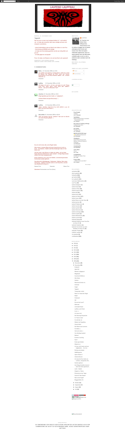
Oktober (77, 382)
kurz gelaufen (75, 179)
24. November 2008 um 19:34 (50, 71)
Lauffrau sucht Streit (80, 309)
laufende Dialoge (76, 219)
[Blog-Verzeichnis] (75, 395)
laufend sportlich (76, 208)
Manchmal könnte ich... (80, 282)
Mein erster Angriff (79, 377)
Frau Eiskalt (77, 112)
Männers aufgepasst (80, 271)
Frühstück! (77, 298)
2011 (75, 254)
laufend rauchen (76, 206)
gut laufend (55, 61)
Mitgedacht (77, 273)
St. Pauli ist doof (79, 317)
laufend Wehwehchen (77, 215)
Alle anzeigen (88, 164)
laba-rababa (42, 114)
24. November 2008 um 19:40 (52, 83)
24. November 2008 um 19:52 (51, 94)
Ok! (75, 300)
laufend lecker (75, 194)
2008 (75, 261)
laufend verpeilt (75, 213)
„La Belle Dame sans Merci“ (80, 160)
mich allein (77, 149)
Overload (77, 284)
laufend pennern (76, 202)
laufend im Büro (76, 188)
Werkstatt (77, 304)
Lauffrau (47, 60)
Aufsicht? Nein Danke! (80, 375)
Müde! (76, 295)
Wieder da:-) (78, 344)
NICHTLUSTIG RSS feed (80, 133)
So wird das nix (78, 320)
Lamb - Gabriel (78, 369)
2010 (75, 256)
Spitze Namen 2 (78, 354)
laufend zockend (76, 217)
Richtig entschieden (79, 350)
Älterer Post (66, 166)
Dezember (77, 263)
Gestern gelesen (79, 363)
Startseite (52, 166)
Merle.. (40, 71)
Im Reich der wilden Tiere (79, 156)
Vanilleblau (77, 117)
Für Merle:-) (77, 328)
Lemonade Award (79, 306)
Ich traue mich (78, 313)
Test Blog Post (77, 129)
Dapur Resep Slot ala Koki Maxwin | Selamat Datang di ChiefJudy (80, 141)
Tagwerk (77, 289)
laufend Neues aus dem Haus (79, 200)
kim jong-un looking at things (81, 123)
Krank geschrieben (79, 342)
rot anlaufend (75, 234)
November (77, 265)
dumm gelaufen (75, 173)
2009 (75, 258)
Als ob (75, 151)
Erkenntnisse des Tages (80, 373)
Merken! (77, 335)
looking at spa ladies (78, 125)
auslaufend (74, 171)
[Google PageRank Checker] (75, 397)
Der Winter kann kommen (81, 326)
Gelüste (76, 280)
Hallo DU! (77, 269)
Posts (75, 70)
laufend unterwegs (76, 211)
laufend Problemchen (77, 204)
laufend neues (75, 198)
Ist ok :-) (77, 311)
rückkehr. (76, 113)
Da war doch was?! (79, 302)
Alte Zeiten (77, 278)
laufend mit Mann (76, 196)
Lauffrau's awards (76, 232)
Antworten (41, 78)
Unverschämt (78, 324)
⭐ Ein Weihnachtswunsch (80, 134)
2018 (75, 243)
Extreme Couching (79, 337)
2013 (75, 250)
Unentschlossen (78, 356)
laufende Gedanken (76, 225)
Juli (76, 389)
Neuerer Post (37, 166)
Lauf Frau (74, 182)
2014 (75, 247)
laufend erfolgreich (76, 184)
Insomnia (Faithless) (80, 276)
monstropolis (77, 146)
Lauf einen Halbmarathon (78, 181)
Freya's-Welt (77, 159)
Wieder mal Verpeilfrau (80, 322)
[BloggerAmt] (76, 399)
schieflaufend (75, 236)
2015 (75, 245)
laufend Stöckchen (76, 210)
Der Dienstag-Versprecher (81, 315)
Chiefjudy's (77, 138)
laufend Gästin (75, 186)
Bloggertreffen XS (79, 380)
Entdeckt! (77, 267)
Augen (76, 287)
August (77, 387)
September (78, 385)
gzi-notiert (76, 128)
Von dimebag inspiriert (80, 333)
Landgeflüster (77, 154)
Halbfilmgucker (78, 352)
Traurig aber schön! (79, 291)
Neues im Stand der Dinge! (81, 293)
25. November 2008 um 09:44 (52, 114)
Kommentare (77, 73)
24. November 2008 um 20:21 (52, 105)
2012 (75, 252)
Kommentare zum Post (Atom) (47, 169)
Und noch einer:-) (79, 331)
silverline (41, 94)
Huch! (76, 339)
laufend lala (74, 192)
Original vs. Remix (79, 371)
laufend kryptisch (76, 190)
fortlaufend (47, 61)
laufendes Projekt (76, 230)
